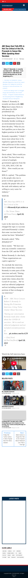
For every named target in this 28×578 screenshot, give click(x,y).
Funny (20, 553)
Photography (19, 555)
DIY (16, 553)
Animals (10, 551)
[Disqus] (14, 472)
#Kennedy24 (12, 207)
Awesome (18, 551)
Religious (13, 557)
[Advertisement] (14, 28)
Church (4, 553)
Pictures (4, 557)
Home (14, 576)
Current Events (10, 553)
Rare (9, 557)
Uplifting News (20, 557)
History (4, 555)
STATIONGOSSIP (7, 6)
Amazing (4, 551)
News (22, 59)
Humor (9, 555)
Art (14, 551)
